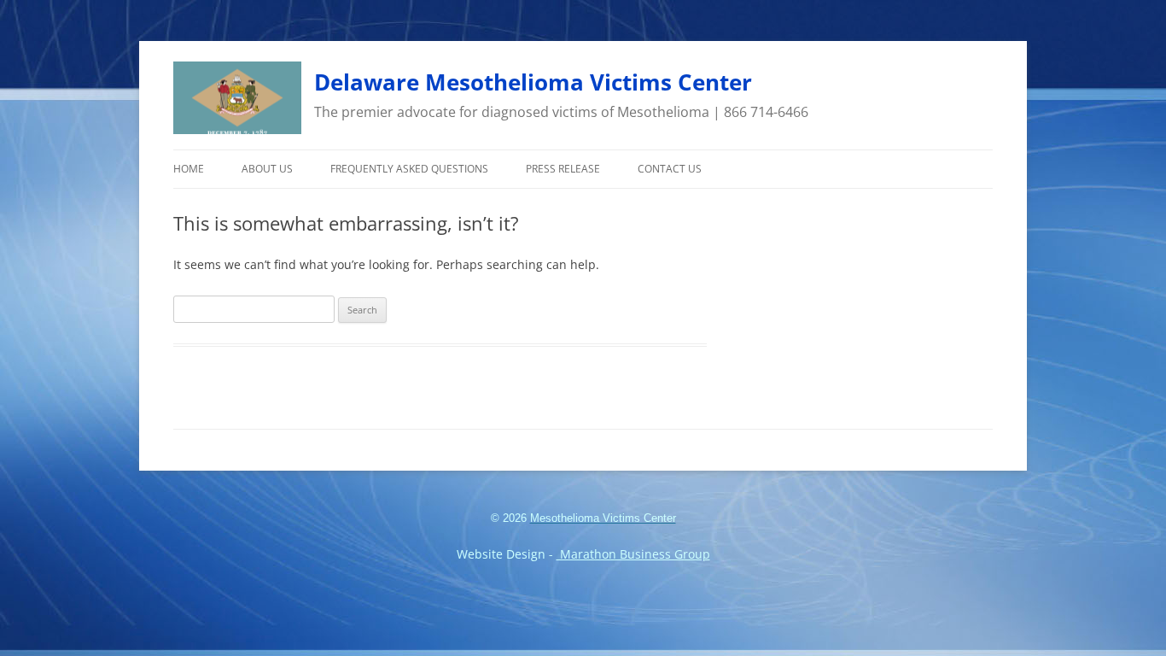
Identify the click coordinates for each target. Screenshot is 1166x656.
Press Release (563, 168)
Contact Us (670, 168)
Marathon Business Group (633, 554)
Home (188, 168)
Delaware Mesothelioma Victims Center (533, 82)
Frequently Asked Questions (409, 168)
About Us (267, 168)
